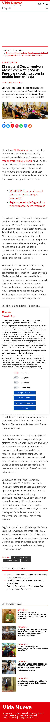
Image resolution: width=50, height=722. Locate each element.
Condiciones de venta (10, 715)
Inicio (5, 50)
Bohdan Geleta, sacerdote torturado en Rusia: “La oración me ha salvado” (27, 576)
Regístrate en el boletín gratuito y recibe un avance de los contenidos (27, 204)
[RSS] (30, 126)
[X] (8, 126)
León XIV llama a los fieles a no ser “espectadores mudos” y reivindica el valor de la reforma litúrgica (32, 667)
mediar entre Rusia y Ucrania (17, 161)
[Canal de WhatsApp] (21, 126)
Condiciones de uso (36, 713)
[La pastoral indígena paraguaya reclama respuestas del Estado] (9, 650)
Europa (5, 62)
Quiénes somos (21, 713)
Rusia (26, 560)
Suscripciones (8, 713)
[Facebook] (4, 126)
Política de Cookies (10, 717)
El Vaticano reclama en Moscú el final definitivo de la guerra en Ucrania (32, 683)
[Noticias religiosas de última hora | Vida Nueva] (12, 3)
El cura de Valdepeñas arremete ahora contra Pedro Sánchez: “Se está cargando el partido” (32, 616)
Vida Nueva (17, 82)
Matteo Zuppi (21, 150)
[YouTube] (12, 126)
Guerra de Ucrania (21, 557)
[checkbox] (16, 373)
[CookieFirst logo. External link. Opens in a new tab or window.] (6, 312)
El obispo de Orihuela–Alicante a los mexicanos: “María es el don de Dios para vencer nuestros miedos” (32, 633)
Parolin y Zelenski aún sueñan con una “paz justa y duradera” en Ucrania (25, 587)
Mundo (12, 50)
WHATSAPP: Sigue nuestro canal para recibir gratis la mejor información (26, 194)
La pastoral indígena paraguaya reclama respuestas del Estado (33, 649)
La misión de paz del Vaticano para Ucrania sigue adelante (25, 582)
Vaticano (20, 50)
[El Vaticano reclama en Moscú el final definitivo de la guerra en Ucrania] (9, 684)
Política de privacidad (28, 715)
